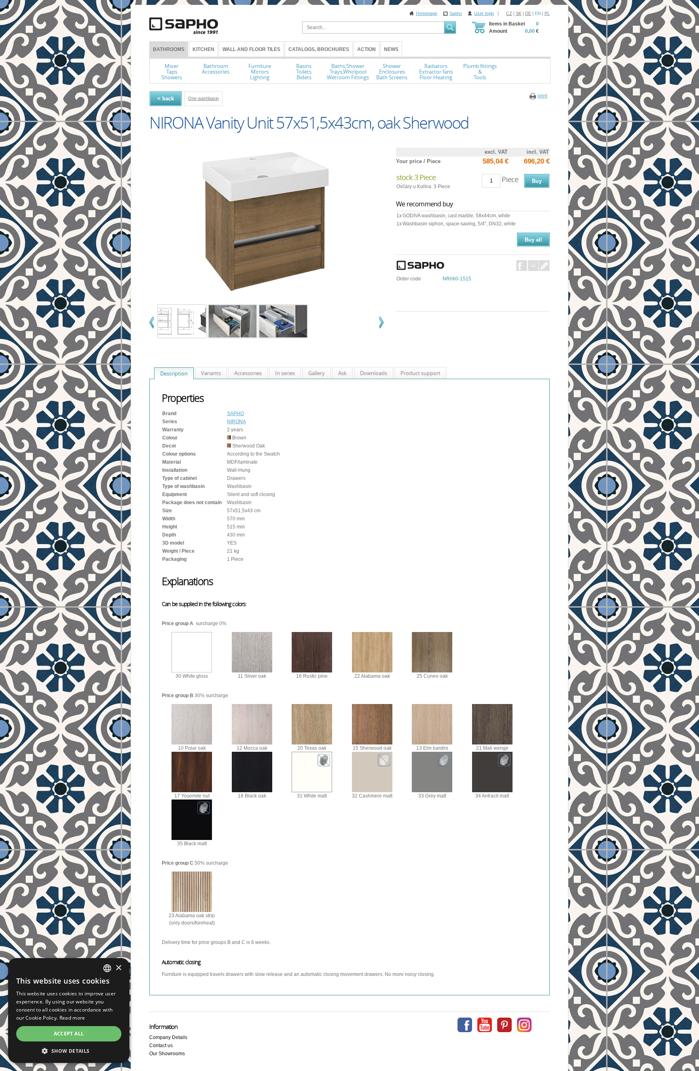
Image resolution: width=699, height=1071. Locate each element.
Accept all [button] (69, 1033)
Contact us (161, 1045)
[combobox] (107, 968)
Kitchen (203, 49)
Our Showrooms (167, 1053)
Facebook (521, 265)
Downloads (373, 373)
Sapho (455, 13)
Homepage (426, 13)
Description (174, 373)
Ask (342, 373)
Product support (420, 373)
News (391, 49)
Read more (72, 1017)
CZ (509, 13)
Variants (211, 373)
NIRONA (236, 421)
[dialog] (68, 1010)
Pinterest (504, 1025)
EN (538, 13)
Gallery (316, 373)
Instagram (524, 1025)
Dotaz (544, 265)
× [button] (118, 968)
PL (547, 13)
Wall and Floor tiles (251, 49)
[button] (68, 1051)
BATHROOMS (168, 49)
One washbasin (203, 98)
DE (528, 13)
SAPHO (235, 413)
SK (518, 13)
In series (285, 373)
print (542, 96)
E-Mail (533, 265)
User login (484, 13)
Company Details (168, 1037)
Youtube (484, 1025)
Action (366, 49)
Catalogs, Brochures (318, 49)
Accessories (248, 373)
